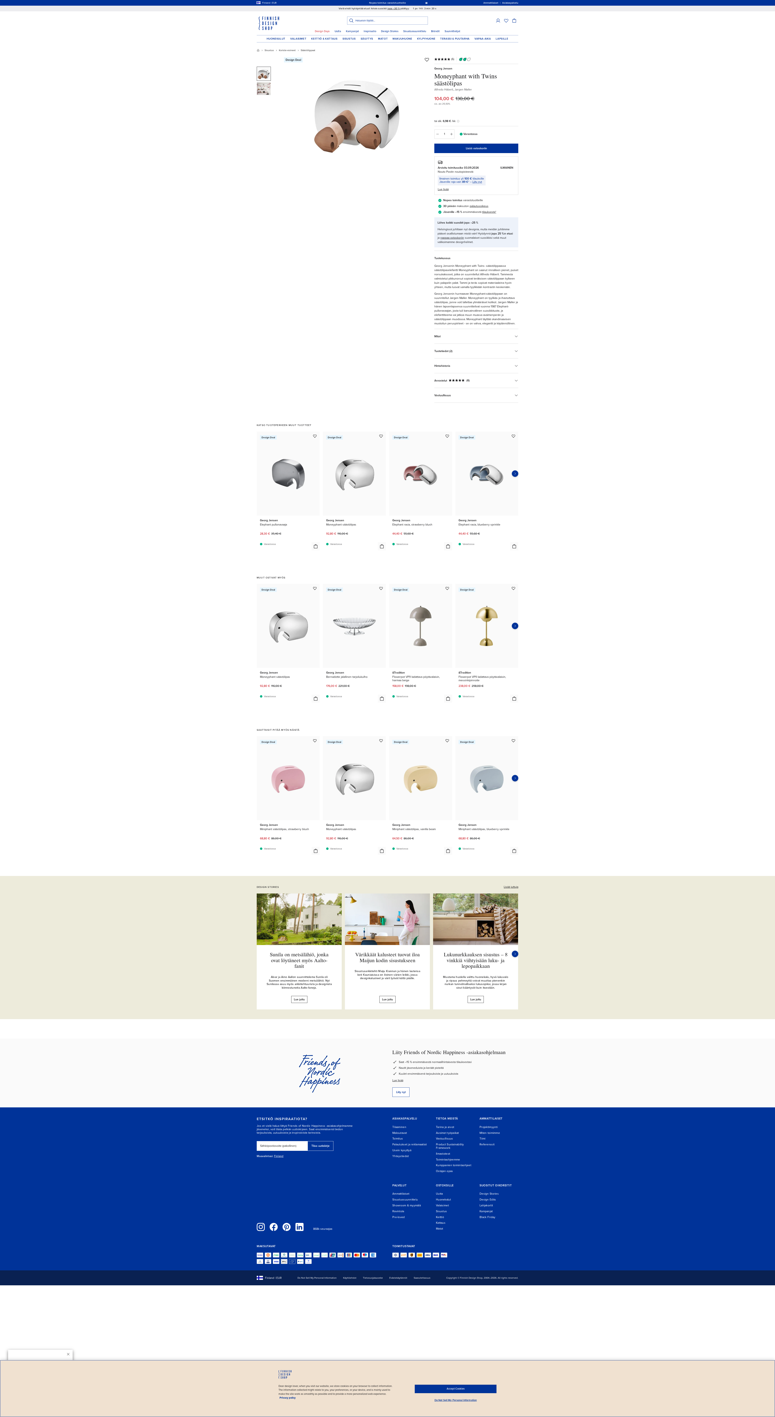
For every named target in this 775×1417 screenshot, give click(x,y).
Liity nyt (477, 182)
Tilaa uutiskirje (320, 1146)
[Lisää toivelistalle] (427, 59)
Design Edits (488, 1199)
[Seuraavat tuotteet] (515, 473)
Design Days (322, 31)
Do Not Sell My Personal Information (317, 1277)
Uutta (338, 31)
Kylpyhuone (426, 38)
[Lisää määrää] (451, 134)
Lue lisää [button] (443, 189)
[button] (498, 20)
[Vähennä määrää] (437, 134)
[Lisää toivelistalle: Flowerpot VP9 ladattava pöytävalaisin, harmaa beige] (447, 588)
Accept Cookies (456, 1388)
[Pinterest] (287, 1227)
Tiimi (482, 1138)
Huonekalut (276, 38)
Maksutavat (399, 1133)
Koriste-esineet (287, 50)
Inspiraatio (370, 31)
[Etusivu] (258, 50)
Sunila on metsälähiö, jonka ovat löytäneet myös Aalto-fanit (299, 960)
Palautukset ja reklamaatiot (409, 1144)
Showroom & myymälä (406, 1205)
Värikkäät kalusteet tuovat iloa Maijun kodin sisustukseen (387, 957)
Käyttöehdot (349, 1277)
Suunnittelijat (452, 31)
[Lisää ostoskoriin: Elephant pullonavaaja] (316, 546)
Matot (383, 38)
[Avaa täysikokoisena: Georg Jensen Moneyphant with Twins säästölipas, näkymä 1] (357, 113)
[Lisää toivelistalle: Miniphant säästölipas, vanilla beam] (447, 740)
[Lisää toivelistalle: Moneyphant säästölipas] (381, 436)
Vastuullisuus (444, 1138)
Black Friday (487, 1217)
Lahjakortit (486, 1205)
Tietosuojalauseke (373, 1277)
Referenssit (487, 1144)
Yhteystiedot (400, 1156)
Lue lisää (397, 1080)
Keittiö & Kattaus (324, 38)
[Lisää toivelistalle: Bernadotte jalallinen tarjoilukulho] (381, 588)
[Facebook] (274, 1227)
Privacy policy (288, 1397)
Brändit (435, 31)
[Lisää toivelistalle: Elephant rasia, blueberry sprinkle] (513, 436)
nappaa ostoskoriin (452, 238)
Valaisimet (298, 38)
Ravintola (398, 1211)
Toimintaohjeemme (448, 1159)
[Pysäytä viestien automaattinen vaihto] (426, 3)
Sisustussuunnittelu (414, 31)
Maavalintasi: (265, 1156)
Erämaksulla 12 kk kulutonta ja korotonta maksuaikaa (386, 2)
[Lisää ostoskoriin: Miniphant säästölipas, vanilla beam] (448, 851)
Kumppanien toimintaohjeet (453, 1165)
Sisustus (349, 38)
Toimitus (397, 1138)
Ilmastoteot (443, 1153)
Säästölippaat (308, 50)
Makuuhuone (402, 38)
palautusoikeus (479, 206)
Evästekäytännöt (398, 1277)
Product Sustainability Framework (450, 1146)
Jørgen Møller (463, 89)
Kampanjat (352, 31)
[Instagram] (261, 1227)
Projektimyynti (489, 1127)
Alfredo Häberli (443, 89)
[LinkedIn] (299, 1227)
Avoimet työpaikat (447, 1133)
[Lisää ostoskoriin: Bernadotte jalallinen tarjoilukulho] (382, 699)
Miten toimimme (490, 1133)
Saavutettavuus (422, 1277)
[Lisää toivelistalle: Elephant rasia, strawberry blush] (447, 436)
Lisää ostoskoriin (476, 148)
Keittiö (440, 1217)
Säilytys (367, 38)
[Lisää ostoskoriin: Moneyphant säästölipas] (382, 546)
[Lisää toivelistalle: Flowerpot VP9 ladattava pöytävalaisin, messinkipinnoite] (513, 588)
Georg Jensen (443, 68)
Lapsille (502, 38)
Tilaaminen (399, 1127)
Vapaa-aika (482, 38)
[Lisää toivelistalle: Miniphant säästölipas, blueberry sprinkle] (513, 740)
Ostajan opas (444, 1171)
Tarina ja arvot (445, 1127)
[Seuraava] (515, 954)
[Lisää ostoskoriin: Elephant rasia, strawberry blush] (448, 546)
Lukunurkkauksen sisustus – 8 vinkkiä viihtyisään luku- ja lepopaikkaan (476, 960)
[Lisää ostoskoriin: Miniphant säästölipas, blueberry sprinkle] (514, 851)
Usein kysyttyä (401, 1150)
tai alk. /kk (445, 121)
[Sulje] (68, 1354)
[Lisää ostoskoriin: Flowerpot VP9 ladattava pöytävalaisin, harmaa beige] (448, 699)
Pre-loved (398, 1217)
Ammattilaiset (400, 1193)
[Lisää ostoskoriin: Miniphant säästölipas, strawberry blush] (316, 851)
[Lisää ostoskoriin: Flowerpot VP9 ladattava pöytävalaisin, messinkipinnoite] (514, 699)
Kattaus (440, 1223)
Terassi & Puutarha (455, 38)
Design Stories (389, 31)
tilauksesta (488, 212)
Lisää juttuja (511, 887)
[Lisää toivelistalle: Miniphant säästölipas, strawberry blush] (314, 740)
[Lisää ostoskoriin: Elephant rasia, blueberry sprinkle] (514, 546)
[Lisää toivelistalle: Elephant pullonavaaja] (314, 436)
